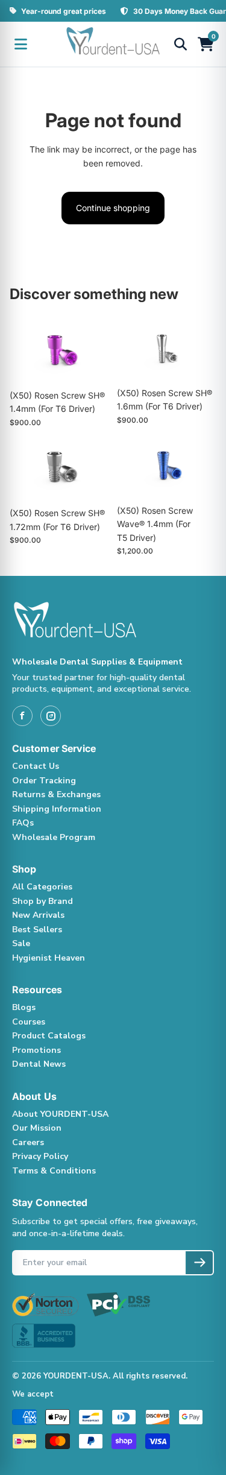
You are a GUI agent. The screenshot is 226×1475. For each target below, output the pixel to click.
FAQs (23, 823)
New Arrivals (38, 915)
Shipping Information (56, 809)
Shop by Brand (42, 901)
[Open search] (180, 44)
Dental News (39, 1064)
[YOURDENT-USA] (113, 44)
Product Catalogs (49, 1035)
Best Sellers (37, 929)
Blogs (24, 1007)
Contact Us (35, 766)
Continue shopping (113, 208)
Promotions (36, 1050)
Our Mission (36, 1128)
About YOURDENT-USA (60, 1114)
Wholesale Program (53, 837)
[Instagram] (50, 716)
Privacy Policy (40, 1156)
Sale (21, 943)
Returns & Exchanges (56, 794)
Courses (28, 1022)
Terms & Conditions (54, 1171)
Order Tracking (44, 780)
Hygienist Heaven (48, 958)
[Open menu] (20, 44)
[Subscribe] (199, 1262)
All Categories (42, 886)
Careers (28, 1142)
